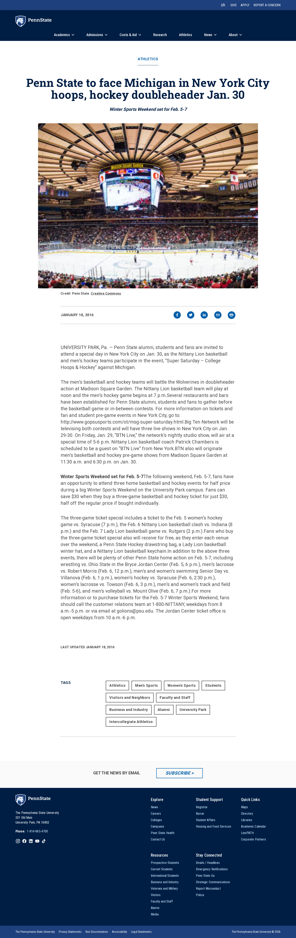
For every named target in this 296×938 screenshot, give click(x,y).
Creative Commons (106, 293)
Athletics (148, 59)
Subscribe (178, 773)
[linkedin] (204, 315)
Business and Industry (128, 709)
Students (213, 685)
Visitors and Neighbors (129, 697)
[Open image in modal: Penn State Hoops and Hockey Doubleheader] (148, 205)
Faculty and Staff (175, 697)
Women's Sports (182, 685)
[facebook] (177, 315)
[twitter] (190, 315)
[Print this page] (231, 315)
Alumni (164, 709)
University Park (193, 709)
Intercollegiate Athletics (131, 722)
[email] (217, 315)
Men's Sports (146, 685)
